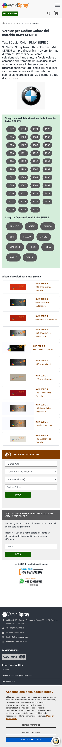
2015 (23, 201)
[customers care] (31, 571)
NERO (33, 247)
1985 (47, 137)
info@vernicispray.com (19, 637)
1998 (11, 169)
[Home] (3, 23)
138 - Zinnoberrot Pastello (43, 392)
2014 (11, 201)
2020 (23, 209)
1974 (35, 129)
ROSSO (13, 257)
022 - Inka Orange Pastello (43, 287)
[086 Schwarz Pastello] (16, 348)
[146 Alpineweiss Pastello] (18, 439)
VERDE (29, 257)
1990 (11, 153)
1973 (23, 129)
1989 (47, 145)
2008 (35, 185)
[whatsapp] (31, 582)
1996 (35, 161)
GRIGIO (43, 236)
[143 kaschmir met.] (18, 423)
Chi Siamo (6, 670)
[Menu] (57, 6)
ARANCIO (14, 226)
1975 (47, 129)
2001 (47, 169)
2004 (35, 177)
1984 (35, 137)
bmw (26, 23)
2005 (47, 177)
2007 (23, 185)
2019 (11, 209)
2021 (35, 209)
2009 (47, 185)
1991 (23, 153)
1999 (23, 169)
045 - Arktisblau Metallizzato (42, 302)
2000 (35, 169)
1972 (11, 129)
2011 (23, 193)
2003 (23, 177)
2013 (47, 193)
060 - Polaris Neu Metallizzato (43, 333)
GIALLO (27, 236)
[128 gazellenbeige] (18, 377)
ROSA (48, 247)
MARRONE (15, 247)
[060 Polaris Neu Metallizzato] (18, 333)
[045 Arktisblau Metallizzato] (18, 302)
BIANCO (48, 226)
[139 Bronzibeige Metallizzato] (18, 408)
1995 (23, 161)
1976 (11, 137)
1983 (23, 137)
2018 (47, 201)
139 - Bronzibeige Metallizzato (43, 408)
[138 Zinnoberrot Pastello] (18, 393)
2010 (11, 193)
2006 (11, 185)
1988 (35, 145)
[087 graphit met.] (18, 362)
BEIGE (31, 226)
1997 (47, 161)
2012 (35, 193)
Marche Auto (14, 23)
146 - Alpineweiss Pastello (43, 439)
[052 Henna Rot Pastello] (18, 318)
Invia (18, 494)
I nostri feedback (8, 681)
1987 (23, 145)
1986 (11, 145)
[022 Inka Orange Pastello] (18, 287)
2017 (35, 201)
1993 (47, 153)
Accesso (12, 14)
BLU (12, 236)
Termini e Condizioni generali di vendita (17, 676)
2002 (11, 177)
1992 (35, 153)
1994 (11, 161)
